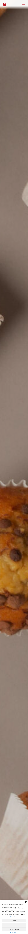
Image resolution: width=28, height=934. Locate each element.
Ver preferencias (14, 929)
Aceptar (14, 920)
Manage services (13, 916)
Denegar (14, 925)
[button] (25, 901)
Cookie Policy (13, 932)
